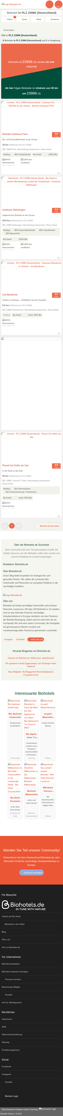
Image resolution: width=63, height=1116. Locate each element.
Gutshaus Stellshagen (13, 210)
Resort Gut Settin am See (15, 465)
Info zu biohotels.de (11, 947)
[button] (5, 526)
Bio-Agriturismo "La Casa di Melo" (31, 736)
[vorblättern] (54, 116)
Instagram (8, 639)
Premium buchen (13, 979)
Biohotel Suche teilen (49, 526)
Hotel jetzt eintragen (32, 872)
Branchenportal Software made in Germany (19, 1109)
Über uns (6, 939)
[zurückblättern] (8, 116)
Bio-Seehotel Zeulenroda (15, 715)
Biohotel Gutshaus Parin (15, 134)
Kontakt (8, 995)
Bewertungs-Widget (11, 987)
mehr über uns (36, 639)
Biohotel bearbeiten (11, 964)
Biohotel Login (11, 1096)
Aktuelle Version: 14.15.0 (11, 1114)
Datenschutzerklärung (12, 1034)
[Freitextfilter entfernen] (50, 4)
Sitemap (5, 1042)
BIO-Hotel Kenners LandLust (48, 789)
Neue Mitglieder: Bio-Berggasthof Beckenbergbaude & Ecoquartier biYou (31, 673)
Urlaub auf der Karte (11, 916)
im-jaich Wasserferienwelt (47, 716)
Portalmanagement (10, 1050)
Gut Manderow (10, 294)
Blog (4, 932)
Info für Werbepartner (12, 1002)
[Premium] (57, 696)
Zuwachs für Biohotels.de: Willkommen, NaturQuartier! (31, 658)
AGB (4, 1027)
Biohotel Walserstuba (31, 793)
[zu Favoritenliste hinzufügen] (4, 104)
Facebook (20, 639)
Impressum (7, 1019)
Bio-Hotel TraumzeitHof (15, 800)
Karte (24, 19)
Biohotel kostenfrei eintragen (15, 971)
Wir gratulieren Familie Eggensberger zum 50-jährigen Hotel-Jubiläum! (31, 665)
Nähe (38, 19)
